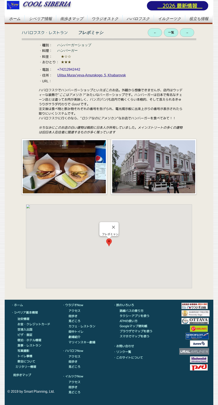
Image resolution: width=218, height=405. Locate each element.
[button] (40, 18)
